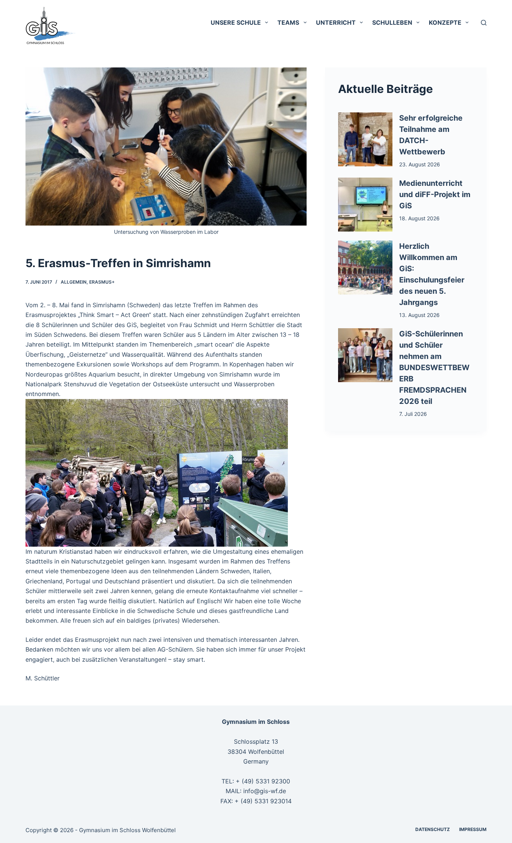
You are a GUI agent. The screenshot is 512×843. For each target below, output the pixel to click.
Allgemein (74, 282)
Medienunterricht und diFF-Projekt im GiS (434, 194)
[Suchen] (484, 22)
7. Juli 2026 (413, 414)
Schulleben (392, 22)
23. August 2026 (419, 164)
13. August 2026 (419, 315)
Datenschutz (432, 829)
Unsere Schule (236, 22)
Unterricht (336, 22)
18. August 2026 (419, 218)
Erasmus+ (102, 282)
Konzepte (445, 22)
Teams (288, 22)
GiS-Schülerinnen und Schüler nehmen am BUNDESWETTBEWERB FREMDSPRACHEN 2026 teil (434, 367)
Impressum (473, 829)
